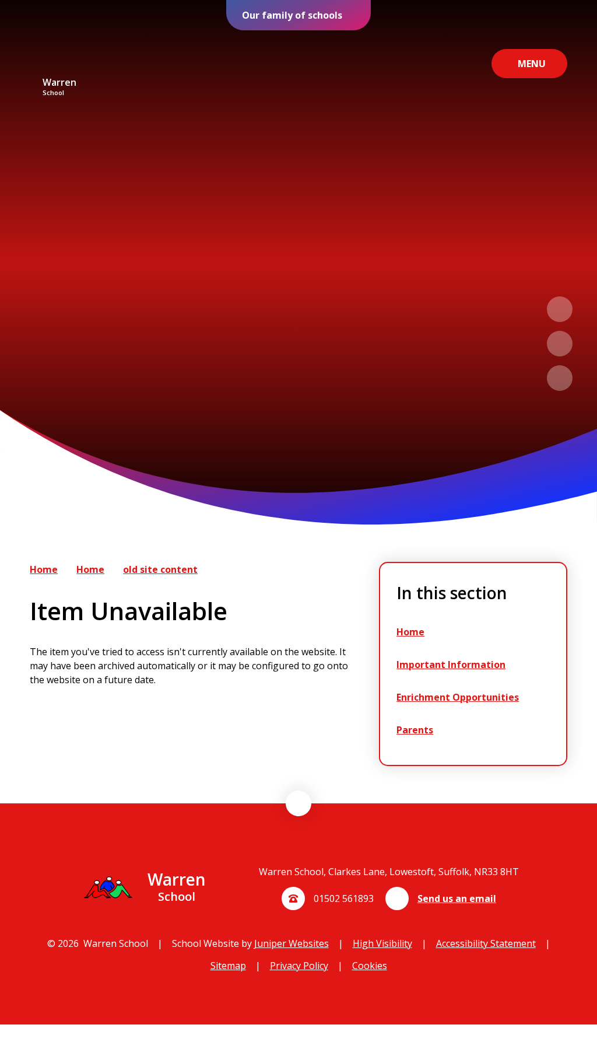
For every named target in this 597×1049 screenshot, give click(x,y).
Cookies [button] (369, 965)
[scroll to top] (298, 803)
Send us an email (456, 898)
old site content (160, 569)
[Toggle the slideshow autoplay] (560, 378)
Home (44, 569)
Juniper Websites (291, 943)
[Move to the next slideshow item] (560, 343)
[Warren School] (59, 54)
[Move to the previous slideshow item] (560, 309)
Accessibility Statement (486, 943)
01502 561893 (344, 898)
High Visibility (382, 943)
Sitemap (228, 965)
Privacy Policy (299, 965)
